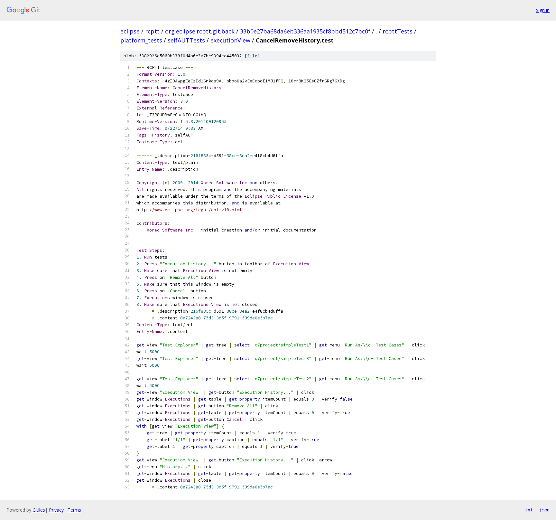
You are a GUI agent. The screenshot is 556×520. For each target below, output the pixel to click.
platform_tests (141, 40)
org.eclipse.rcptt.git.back (200, 31)
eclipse (130, 31)
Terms (74, 510)
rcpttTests (397, 31)
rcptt (152, 31)
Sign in (543, 10)
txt (529, 510)
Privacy (56, 510)
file (252, 56)
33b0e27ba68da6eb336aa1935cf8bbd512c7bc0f (305, 31)
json (544, 510)
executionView (230, 40)
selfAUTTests (186, 40)
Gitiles (38, 510)
